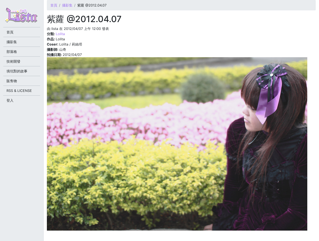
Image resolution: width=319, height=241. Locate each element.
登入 (10, 100)
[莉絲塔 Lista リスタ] (21, 16)
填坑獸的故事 (17, 71)
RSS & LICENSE (19, 90)
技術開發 (13, 61)
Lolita (60, 34)
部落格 (12, 51)
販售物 (12, 81)
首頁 (53, 5)
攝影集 (67, 5)
